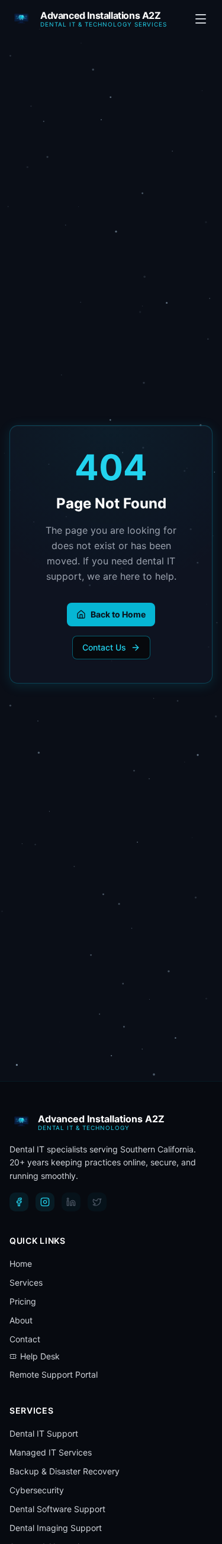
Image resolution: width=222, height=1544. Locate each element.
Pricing (22, 1301)
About (21, 1320)
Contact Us (104, 647)
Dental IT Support (43, 1433)
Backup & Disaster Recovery (64, 1471)
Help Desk (40, 1356)
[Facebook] (18, 1202)
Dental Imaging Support (55, 1528)
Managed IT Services (50, 1452)
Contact (24, 1339)
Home (20, 1264)
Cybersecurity (36, 1490)
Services (26, 1282)
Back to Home (118, 614)
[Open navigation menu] (201, 19)
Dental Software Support (57, 1509)
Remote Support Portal (53, 1374)
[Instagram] (45, 1202)
